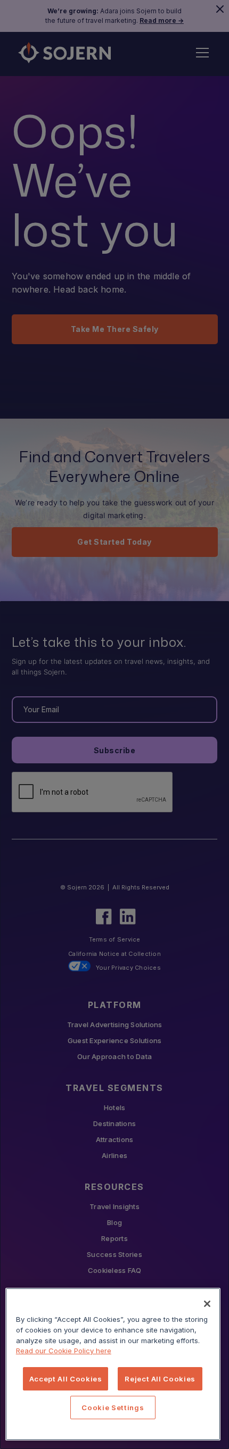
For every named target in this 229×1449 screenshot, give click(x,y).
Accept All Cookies (65, 1379)
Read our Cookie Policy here (63, 1350)
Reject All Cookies (160, 1379)
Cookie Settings (112, 1407)
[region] (112, 1364)
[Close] (207, 1303)
